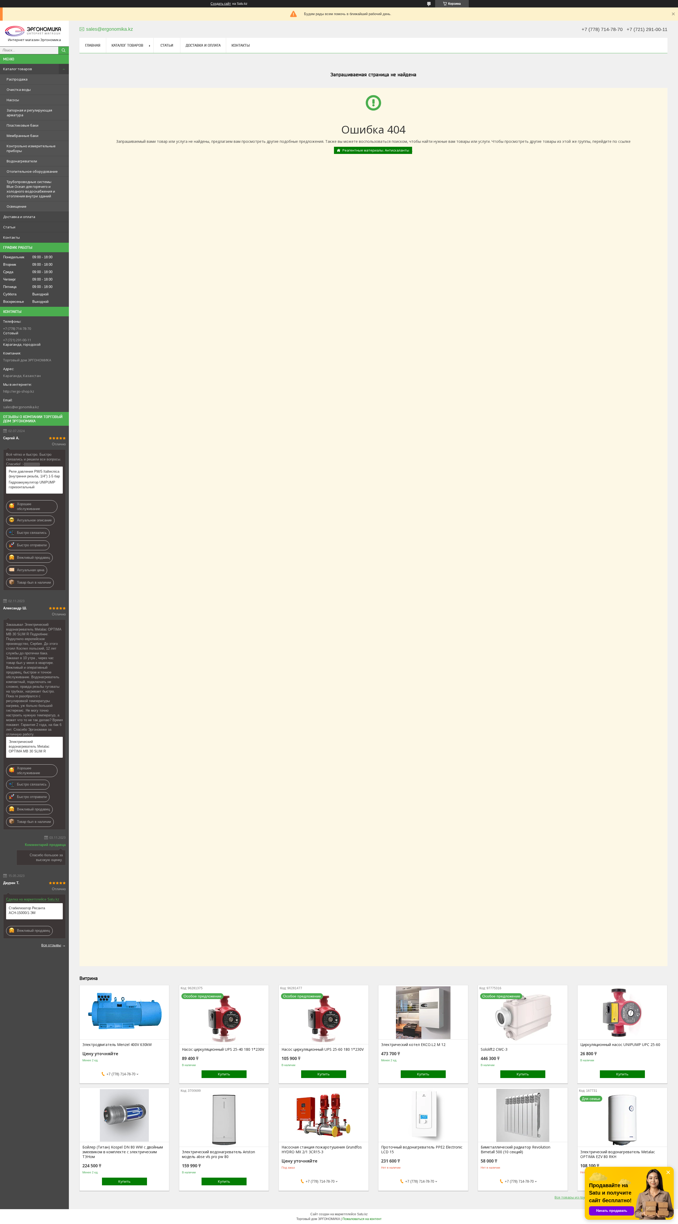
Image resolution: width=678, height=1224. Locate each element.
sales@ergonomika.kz (21, 407)
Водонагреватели (22, 161)
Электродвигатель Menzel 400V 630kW (117, 1044)
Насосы (13, 99)
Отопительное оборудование (32, 171)
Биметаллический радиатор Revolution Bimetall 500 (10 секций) (515, 1149)
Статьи (9, 227)
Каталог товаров (17, 68)
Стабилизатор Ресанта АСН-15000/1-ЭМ (27, 910)
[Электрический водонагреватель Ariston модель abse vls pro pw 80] (224, 1120)
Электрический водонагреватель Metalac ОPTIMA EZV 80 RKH (617, 1154)
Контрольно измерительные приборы (31, 148)
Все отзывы (51, 945)
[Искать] (63, 50)
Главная (92, 45)
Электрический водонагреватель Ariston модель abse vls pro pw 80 (218, 1154)
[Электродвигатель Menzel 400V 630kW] (124, 1012)
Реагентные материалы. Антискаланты (375, 150)
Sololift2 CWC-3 (494, 1049)
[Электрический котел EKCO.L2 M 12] (423, 1012)
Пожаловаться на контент (362, 1219)
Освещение (16, 206)
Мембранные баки (22, 135)
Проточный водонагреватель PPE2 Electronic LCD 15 (421, 1149)
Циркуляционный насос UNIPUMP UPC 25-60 (620, 1044)
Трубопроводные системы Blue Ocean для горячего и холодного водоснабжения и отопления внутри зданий (31, 188)
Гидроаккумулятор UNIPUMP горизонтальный (32, 484)
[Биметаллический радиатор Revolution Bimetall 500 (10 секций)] (522, 1115)
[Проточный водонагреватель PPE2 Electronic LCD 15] (423, 1115)
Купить (224, 1074)
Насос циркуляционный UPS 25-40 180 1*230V (223, 1049)
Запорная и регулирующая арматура (29, 112)
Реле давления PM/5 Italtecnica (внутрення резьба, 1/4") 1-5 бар (34, 473)
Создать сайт (221, 4)
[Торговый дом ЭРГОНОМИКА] (34, 31)
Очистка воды (19, 89)
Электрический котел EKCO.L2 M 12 (413, 1044)
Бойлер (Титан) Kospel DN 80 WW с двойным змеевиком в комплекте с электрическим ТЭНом (122, 1152)
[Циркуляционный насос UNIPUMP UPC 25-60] (622, 1012)
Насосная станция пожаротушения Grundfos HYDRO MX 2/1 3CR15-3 (322, 1149)
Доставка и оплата (19, 216)
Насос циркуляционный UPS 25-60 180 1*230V (323, 1049)
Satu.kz (362, 1214)
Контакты (11, 237)
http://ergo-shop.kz (18, 391)
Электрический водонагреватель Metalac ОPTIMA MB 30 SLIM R (29, 746)
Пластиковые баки (22, 125)
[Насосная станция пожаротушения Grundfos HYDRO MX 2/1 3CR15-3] (323, 1115)
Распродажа (17, 79)
